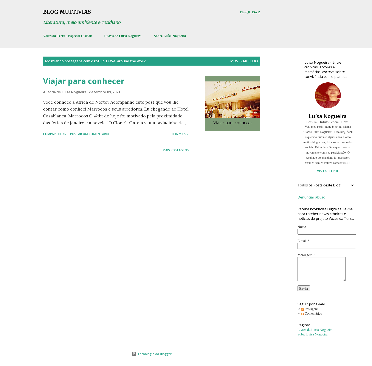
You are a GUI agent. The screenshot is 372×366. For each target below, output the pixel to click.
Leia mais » (180, 134)
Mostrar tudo (244, 61)
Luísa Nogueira (328, 116)
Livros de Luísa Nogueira (122, 35)
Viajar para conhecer (83, 81)
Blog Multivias (67, 12)
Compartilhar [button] (54, 134)
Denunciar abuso (311, 197)
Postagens (311, 308)
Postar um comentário (89, 134)
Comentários (313, 313)
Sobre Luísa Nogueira (170, 35)
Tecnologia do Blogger (154, 354)
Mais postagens (176, 150)
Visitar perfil (328, 171)
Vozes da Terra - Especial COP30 (67, 35)
